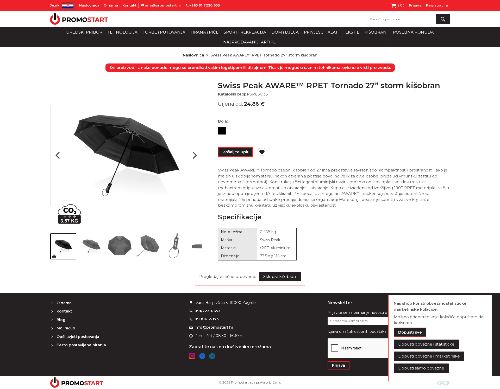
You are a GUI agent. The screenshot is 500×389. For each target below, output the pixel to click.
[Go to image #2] (91, 246)
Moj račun (66, 328)
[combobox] (408, 19)
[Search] (443, 19)
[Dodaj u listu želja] (262, 152)
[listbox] (333, 132)
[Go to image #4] (148, 246)
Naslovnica (89, 5)
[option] (222, 131)
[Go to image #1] (63, 246)
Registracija (437, 5)
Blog (61, 319)
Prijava (415, 5)
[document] (440, 338)
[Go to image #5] (176, 246)
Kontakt (129, 5)
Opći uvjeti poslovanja (78, 336)
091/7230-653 (207, 311)
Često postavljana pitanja (81, 345)
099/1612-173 (207, 319)
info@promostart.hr (214, 327)
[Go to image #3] (120, 246)
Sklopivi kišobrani (280, 276)
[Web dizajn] (443, 382)
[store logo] (79, 19)
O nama (111, 5)
